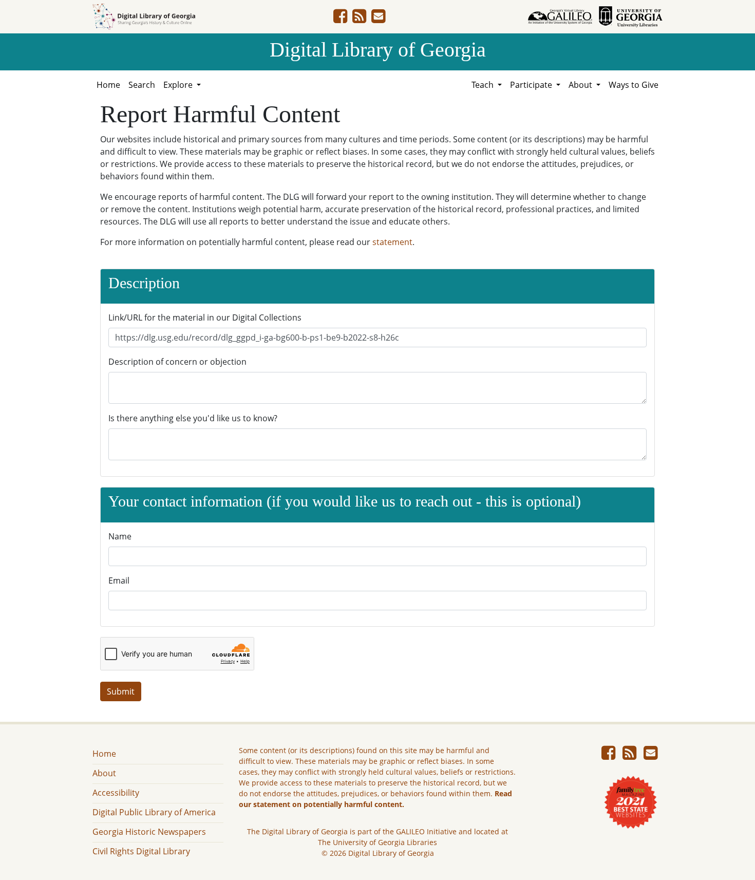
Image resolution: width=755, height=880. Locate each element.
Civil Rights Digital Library (141, 851)
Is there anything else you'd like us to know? (192, 418)
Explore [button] (179, 84)
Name (119, 536)
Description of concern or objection (177, 361)
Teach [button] (483, 84)
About (104, 773)
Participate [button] (532, 84)
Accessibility (115, 792)
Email (118, 580)
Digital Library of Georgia (378, 49)
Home (108, 84)
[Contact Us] (378, 19)
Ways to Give (633, 84)
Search (141, 84)
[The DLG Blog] (359, 19)
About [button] (581, 84)
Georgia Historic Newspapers (149, 831)
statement (392, 242)
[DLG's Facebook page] (340, 19)
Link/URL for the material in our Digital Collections (204, 317)
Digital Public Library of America (154, 812)
